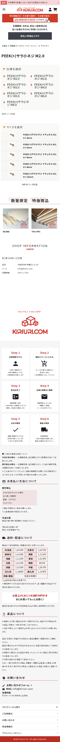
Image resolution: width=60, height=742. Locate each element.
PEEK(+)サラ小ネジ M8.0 (18, 103)
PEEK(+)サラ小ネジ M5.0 (16, 94)
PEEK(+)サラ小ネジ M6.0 (43, 94)
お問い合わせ (8, 720)
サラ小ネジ (45, 45)
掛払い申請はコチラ (30, 36)
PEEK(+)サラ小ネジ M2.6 (43, 77)
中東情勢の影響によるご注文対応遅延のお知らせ (27, 2)
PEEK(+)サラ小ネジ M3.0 (16, 85)
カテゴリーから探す (11, 707)
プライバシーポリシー (12, 733)
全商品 (4, 45)
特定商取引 (7, 726)
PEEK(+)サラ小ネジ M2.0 (16, 77)
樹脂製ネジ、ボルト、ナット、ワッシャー (24, 45)
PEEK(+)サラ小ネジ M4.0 (43, 85)
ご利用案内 (7, 713)
